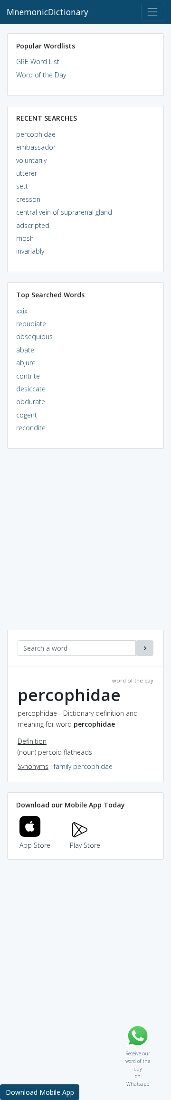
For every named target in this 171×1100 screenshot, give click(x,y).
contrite (28, 375)
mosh (25, 238)
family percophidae (83, 766)
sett (22, 185)
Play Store (85, 845)
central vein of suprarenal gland (64, 212)
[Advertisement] (85, 544)
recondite (31, 427)
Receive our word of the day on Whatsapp (137, 1051)
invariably (30, 251)
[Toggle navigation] (152, 12)
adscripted (32, 225)
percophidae (36, 134)
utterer (26, 173)
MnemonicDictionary (47, 12)
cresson (28, 199)
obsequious (34, 336)
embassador (36, 147)
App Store (34, 845)
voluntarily (31, 160)
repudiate (31, 323)
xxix (22, 310)
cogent (26, 414)
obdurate (30, 401)
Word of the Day (41, 74)
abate (25, 349)
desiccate (31, 388)
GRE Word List (37, 61)
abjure (26, 362)
